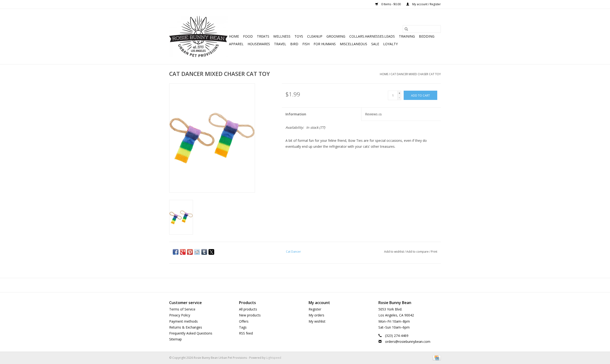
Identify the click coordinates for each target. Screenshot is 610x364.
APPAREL (236, 44)
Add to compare (417, 252)
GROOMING (335, 36)
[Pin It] (190, 252)
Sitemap (175, 339)
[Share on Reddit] (197, 252)
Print (434, 252)
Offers (244, 321)
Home (234, 36)
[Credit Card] (436, 357)
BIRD (294, 44)
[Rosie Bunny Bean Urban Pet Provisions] (198, 36)
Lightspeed (273, 358)
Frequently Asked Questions (190, 333)
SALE (375, 44)
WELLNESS (281, 36)
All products (248, 309)
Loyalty (390, 44)
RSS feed (246, 333)
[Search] (406, 29)
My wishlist (317, 321)
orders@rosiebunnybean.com (407, 341)
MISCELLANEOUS (353, 44)
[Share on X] (211, 252)
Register (315, 309)
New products (250, 315)
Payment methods (183, 321)
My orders (316, 315)
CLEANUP (314, 36)
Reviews (373, 114)
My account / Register (426, 4)
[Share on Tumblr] (204, 252)
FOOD (248, 36)
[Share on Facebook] (175, 252)
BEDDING (426, 36)
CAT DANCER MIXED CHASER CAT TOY (416, 74)
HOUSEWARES (259, 44)
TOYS (299, 36)
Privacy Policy (179, 315)
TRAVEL (280, 44)
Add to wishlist (394, 252)
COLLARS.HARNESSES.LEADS (372, 36)
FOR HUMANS (325, 44)
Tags (243, 327)
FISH (306, 44)
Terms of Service (182, 309)
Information (295, 114)
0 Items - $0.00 (391, 4)
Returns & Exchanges (185, 327)
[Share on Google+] (183, 252)
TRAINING (407, 36)
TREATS (263, 36)
